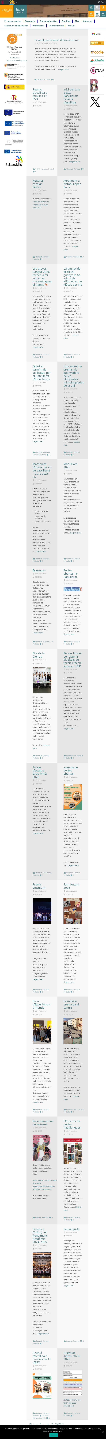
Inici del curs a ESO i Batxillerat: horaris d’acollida (71, 95)
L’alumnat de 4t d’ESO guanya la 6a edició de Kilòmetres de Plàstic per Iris (72, 276)
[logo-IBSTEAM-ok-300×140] (97, 70)
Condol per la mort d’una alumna (56, 40)
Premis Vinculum (39, 886)
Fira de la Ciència (39, 654)
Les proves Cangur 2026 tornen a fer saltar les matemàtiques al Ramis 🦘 (42, 276)
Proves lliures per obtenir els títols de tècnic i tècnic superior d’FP (72, 659)
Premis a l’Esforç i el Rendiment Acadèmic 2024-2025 (40, 1235)
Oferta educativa (48, 21)
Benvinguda (71, 1229)
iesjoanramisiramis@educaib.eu (18, 60)
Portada (47, 79)
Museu (71, 25)
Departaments (56, 25)
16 (52, 1424)
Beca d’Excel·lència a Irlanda (41, 1004)
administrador (42, 43)
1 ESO (37, 169)
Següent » (59, 1424)
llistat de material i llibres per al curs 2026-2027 (41, 204)
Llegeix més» (63, 69)
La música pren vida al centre (71, 1004)
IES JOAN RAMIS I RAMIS (7, 10)
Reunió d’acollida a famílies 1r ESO (40, 94)
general (35, 1418)
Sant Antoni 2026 (71, 886)
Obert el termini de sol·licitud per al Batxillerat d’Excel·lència (42, 372)
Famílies (66, 21)
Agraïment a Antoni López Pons (72, 184)
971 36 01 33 (14, 57)
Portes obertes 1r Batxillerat (70, 573)
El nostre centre (12, 21)
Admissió (38, 452)
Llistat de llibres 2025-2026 (71, 1356)
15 (48, 1424)
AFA (77, 21)
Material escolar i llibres (38, 184)
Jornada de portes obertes (70, 770)
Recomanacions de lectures (43, 1122)
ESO (75, 1109)
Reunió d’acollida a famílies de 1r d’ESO (42, 1357)
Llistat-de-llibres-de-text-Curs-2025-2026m (72, 1403)
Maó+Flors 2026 (70, 465)
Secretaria (30, 21)
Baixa (71, 1406)
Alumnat (87, 21)
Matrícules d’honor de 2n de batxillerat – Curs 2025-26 (42, 470)
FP (52, 641)
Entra (103, 2)
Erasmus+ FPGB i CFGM (16, 25)
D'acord (54, 1435)
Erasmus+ (39, 570)
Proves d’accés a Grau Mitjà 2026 (40, 772)
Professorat (38, 25)
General (40, 79)
